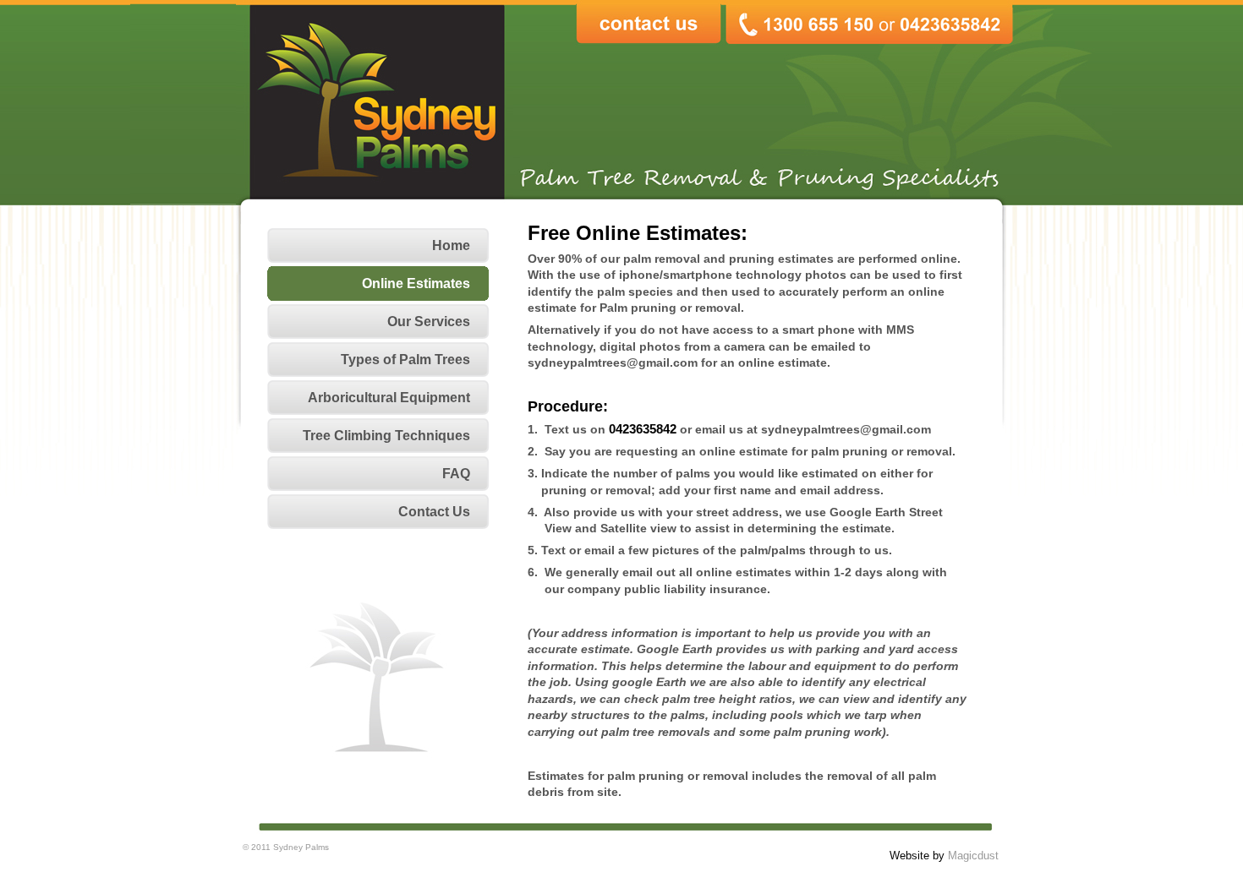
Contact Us (434, 511)
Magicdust (973, 855)
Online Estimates (416, 283)
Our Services (428, 321)
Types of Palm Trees (405, 359)
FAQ (456, 473)
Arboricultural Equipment (389, 397)
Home (451, 245)
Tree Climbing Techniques (386, 435)
